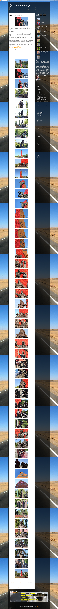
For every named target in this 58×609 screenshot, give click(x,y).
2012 (37, 155)
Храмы (37, 72)
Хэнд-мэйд (42, 72)
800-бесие (37, 61)
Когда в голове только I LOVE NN (41, 97)
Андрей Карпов (39, 79)
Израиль (37, 65)
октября (39, 89)
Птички (38, 70)
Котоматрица (37, 66)
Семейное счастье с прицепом (41, 121)
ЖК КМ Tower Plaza (39, 133)
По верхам (43, 69)
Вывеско (47, 62)
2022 (37, 144)
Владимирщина (37, 62)
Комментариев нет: (24, 582)
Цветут (46, 72)
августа (39, 91)
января (39, 142)
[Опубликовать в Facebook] (30, 582)
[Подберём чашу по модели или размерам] (29, 597)
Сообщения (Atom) (16, 587)
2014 (37, 153)
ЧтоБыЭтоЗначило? (43, 73)
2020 (37, 146)
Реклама (47, 70)
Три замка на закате (40, 113)
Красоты (42, 66)
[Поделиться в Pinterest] (31, 582)
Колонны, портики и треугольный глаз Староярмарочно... (42, 119)
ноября (39, 88)
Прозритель (41, 55)
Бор (47, 61)
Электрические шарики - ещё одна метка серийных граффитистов (44, 31)
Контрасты (46, 65)
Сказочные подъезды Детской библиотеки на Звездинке (44, 52)
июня (38, 93)
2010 (37, 157)
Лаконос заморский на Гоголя (44, 47)
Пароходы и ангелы (39, 114)
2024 (37, 86)
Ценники (37, 73)
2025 (37, 85)
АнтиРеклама (43, 61)
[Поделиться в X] (29, 582)
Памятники (37, 69)
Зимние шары (42, 22)
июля (38, 92)
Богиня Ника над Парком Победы (16, 15)
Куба (47, 66)
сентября (39, 90)
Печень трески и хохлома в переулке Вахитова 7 (43, 35)
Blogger (37, 606)
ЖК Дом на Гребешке (40, 115)
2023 (37, 143)
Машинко (42, 67)
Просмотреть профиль (37, 81)
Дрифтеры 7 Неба (39, 120)
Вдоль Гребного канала (40, 98)
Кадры (41, 65)
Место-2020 (47, 67)
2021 (37, 145)
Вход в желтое (42, 43)
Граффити (41, 64)
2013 (37, 154)
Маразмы (37, 67)
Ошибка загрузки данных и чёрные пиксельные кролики (41, 110)
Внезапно (42, 62)
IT (48, 73)
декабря (39, 87)
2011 (37, 156)
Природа (47, 69)
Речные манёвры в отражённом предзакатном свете (41, 112)
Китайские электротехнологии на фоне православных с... (42, 100)
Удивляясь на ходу (20, 5)
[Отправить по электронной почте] (28, 582)
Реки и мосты (42, 70)
